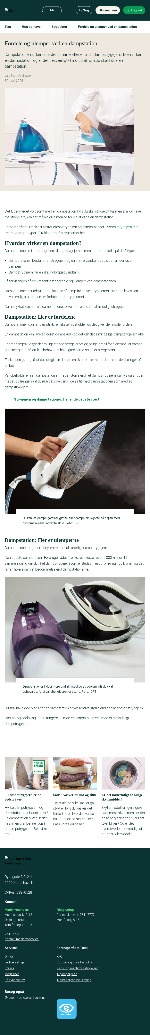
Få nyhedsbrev (15, 980)
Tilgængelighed (67, 974)
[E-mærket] (67, 1009)
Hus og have (31, 26)
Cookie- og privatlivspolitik (75, 962)
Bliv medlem (108, 10)
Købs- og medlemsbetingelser (77, 968)
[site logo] (20, 10)
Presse (9, 968)
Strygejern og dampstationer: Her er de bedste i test (56, 399)
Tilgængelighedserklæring (74, 980)
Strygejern (59, 26)
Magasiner (12, 974)
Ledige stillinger (15, 962)
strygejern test (128, 227)
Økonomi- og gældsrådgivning (25, 998)
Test (8, 26)
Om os (9, 956)
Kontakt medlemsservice (22, 939)
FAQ (59, 956)
